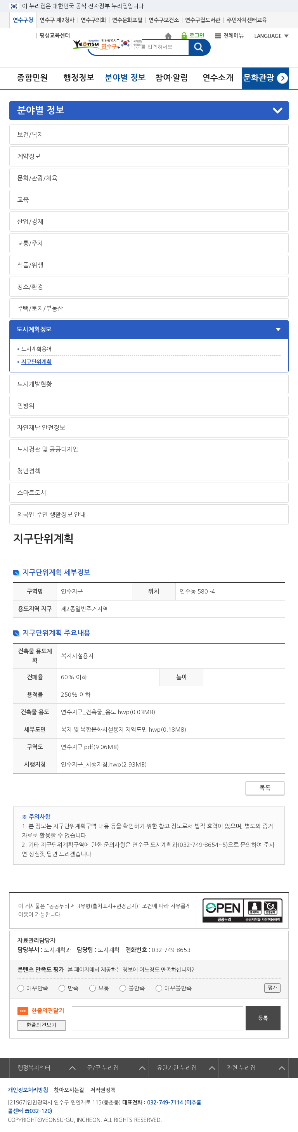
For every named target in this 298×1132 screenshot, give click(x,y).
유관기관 (176, 1068)
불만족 (136, 988)
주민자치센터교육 (247, 20)
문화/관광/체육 (37, 178)
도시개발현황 (34, 384)
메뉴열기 (149, 110)
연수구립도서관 (202, 20)
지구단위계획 (36, 362)
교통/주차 (30, 243)
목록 (265, 788)
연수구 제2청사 (57, 20)
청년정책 (28, 471)
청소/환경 (30, 287)
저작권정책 (103, 1090)
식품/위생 (30, 265)
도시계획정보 (34, 329)
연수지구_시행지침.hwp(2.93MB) (104, 764)
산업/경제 (30, 221)
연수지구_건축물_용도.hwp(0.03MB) (108, 712)
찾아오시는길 (69, 1090)
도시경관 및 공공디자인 (47, 449)
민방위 (26, 406)
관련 (241, 1068)
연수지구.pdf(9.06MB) (90, 747)
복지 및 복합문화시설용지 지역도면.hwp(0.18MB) (123, 729)
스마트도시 (31, 493)
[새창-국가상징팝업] (130, 45)
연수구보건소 (164, 20)
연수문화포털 (127, 20)
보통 (103, 988)
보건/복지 (30, 135)
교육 (23, 200)
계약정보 (28, 156)
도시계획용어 (36, 349)
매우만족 (37, 988)
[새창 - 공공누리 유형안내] (242, 910)
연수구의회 (93, 20)
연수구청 (23, 20)
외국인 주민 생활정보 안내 (51, 514)
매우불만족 (178, 988)
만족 (73, 988)
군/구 (102, 1068)
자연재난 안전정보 (41, 427)
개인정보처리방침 (28, 1090)
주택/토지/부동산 (40, 308)
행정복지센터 (33, 1068)
